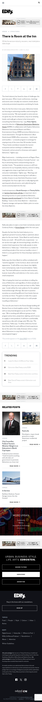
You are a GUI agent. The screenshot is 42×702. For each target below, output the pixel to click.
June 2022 (23, 339)
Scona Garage (20, 227)
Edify (4, 630)
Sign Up (20, 608)
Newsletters (25, 636)
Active (4, 623)
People (10, 620)
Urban (4, 31)
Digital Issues (6, 633)
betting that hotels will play (14, 193)
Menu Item (6, 640)
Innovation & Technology (21, 525)
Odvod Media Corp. (26, 697)
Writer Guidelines (8, 643)
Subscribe (21, 574)
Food (4, 620)
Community (21, 520)
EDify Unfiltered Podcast (10, 636)
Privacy (21, 699)
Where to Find (21, 567)
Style (17, 620)
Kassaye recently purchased (11, 198)
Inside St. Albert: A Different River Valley (20, 361)
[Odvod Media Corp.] (21, 691)
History (21, 523)
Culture (24, 620)
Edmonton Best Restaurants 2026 (19, 367)
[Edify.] (7, 11)
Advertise (21, 582)
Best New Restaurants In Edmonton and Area (23, 374)
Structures (14, 31)
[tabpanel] (21, 570)
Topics (4, 617)
